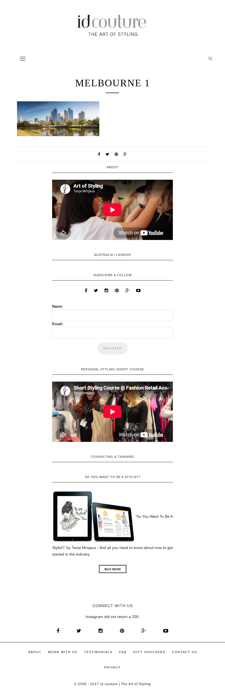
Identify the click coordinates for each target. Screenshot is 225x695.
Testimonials (98, 652)
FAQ (123, 652)
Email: (57, 324)
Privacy (112, 667)
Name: (57, 306)
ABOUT (34, 652)
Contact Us (184, 652)
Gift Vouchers (149, 652)
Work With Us (62, 652)
